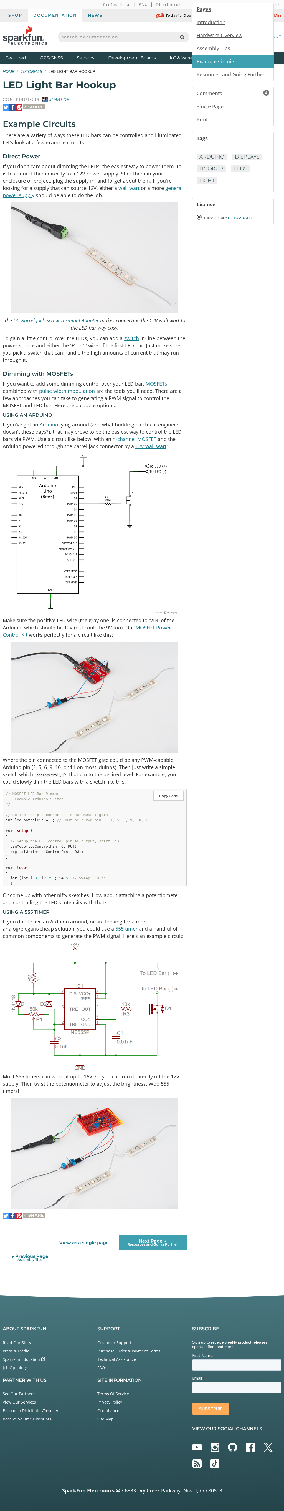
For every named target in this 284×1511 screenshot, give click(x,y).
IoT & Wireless (185, 58)
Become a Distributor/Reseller (31, 1410)
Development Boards (132, 58)
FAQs (102, 1367)
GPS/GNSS (51, 58)
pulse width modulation (67, 391)
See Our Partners (19, 1393)
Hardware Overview (219, 35)
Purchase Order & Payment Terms (129, 1351)
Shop (15, 15)
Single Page (210, 106)
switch (131, 338)
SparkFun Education (22, 1359)
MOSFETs (156, 383)
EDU (143, 4)
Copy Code (168, 796)
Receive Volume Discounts (27, 1419)
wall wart (129, 188)
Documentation (55, 15)
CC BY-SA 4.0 (240, 217)
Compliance (108, 1410)
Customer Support (114, 1342)
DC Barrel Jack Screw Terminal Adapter (56, 320)
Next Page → (152, 1242)
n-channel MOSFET (134, 439)
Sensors (85, 58)
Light (207, 181)
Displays (247, 157)
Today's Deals (180, 15)
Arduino (49, 424)
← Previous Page (29, 1258)
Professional (117, 4)
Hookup (211, 169)
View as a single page (84, 1242)
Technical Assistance (116, 1359)
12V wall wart (150, 446)
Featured (21, 58)
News (95, 15)
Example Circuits (216, 61)
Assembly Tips (213, 48)
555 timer (126, 928)
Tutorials (31, 71)
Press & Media (16, 1351)
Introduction (211, 22)
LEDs (240, 169)
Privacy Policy (109, 1402)
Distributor (168, 4)
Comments (232, 93)
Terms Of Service (113, 1393)
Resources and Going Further (231, 74)
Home (8, 71)
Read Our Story (17, 1342)
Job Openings (15, 1367)
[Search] (182, 37)
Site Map (105, 1419)
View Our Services (19, 1402)
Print (202, 119)
